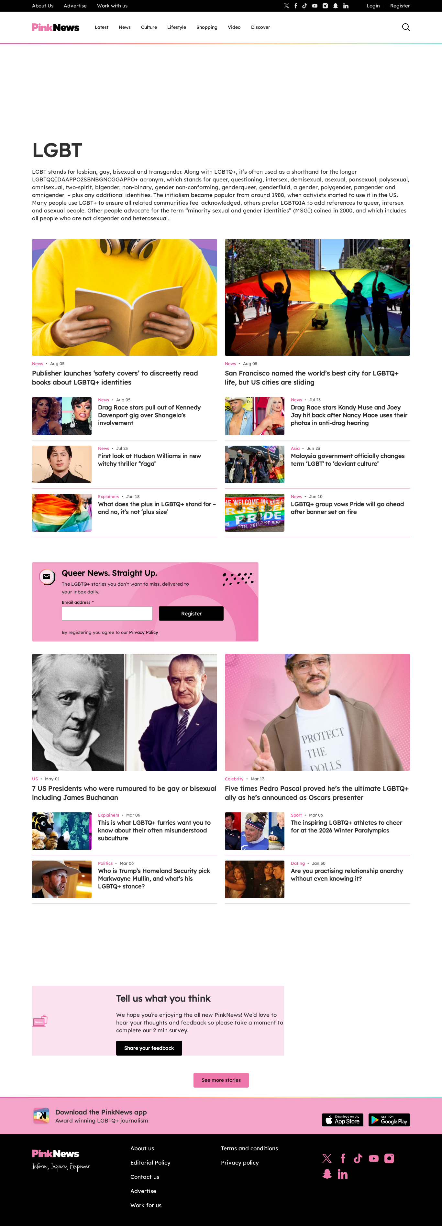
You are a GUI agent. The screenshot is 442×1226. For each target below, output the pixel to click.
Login (373, 6)
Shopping (206, 27)
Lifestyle (176, 27)
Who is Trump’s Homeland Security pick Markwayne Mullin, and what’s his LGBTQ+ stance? (154, 878)
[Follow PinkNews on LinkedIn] (346, 6)
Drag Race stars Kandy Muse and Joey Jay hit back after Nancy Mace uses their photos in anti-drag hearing (349, 415)
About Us (42, 6)
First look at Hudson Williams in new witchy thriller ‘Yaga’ (149, 459)
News (125, 27)
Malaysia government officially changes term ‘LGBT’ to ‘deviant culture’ (348, 459)
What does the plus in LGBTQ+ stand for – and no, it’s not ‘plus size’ (157, 507)
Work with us (112, 6)
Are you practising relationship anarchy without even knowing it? (347, 874)
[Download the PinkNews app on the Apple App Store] (342, 1119)
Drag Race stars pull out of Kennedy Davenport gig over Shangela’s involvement (149, 415)
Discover (260, 27)
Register (400, 6)
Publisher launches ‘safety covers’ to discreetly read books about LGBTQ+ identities (115, 377)
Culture (149, 27)
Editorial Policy (150, 1162)
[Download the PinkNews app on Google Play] (389, 1119)
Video (234, 27)
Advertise (75, 6)
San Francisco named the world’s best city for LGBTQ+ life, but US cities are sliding (312, 377)
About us (142, 1148)
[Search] (406, 27)
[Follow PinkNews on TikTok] (358, 1160)
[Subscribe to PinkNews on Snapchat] (327, 1175)
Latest (101, 27)
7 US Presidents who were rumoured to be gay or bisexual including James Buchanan (124, 792)
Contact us (144, 1176)
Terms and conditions (249, 1148)
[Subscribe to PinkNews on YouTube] (373, 1160)
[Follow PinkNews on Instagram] (389, 1160)
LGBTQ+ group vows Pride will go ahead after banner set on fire (347, 507)
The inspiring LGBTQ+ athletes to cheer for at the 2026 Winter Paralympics (346, 826)
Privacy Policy (143, 632)
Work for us (145, 1205)
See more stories (221, 1080)
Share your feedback (149, 1048)
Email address (86, 602)
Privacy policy (240, 1162)
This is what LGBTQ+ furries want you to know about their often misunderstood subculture (154, 830)
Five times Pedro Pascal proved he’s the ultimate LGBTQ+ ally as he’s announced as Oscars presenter (317, 792)
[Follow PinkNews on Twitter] (327, 1160)
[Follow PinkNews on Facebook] (343, 1160)
